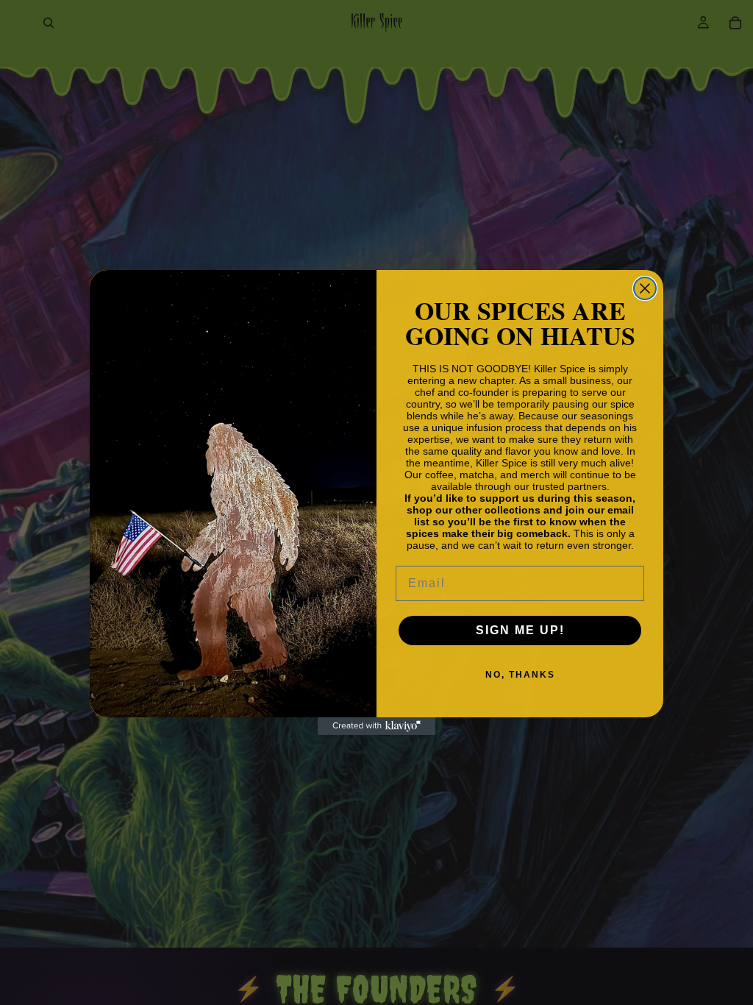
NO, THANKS (520, 675)
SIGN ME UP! (520, 630)
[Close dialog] (645, 288)
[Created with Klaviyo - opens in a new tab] (376, 726)
